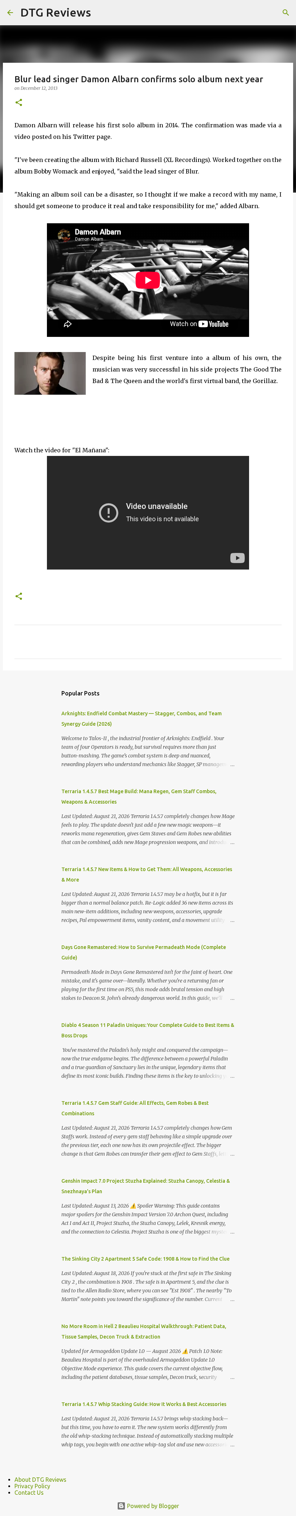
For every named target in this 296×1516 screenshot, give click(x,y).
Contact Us (29, 1492)
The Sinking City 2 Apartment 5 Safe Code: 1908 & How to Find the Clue (145, 1259)
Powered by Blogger (152, 1506)
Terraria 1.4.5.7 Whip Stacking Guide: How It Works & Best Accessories (143, 1404)
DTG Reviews (55, 12)
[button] (18, 103)
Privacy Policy (32, 1486)
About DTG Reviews (40, 1479)
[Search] (286, 12)
